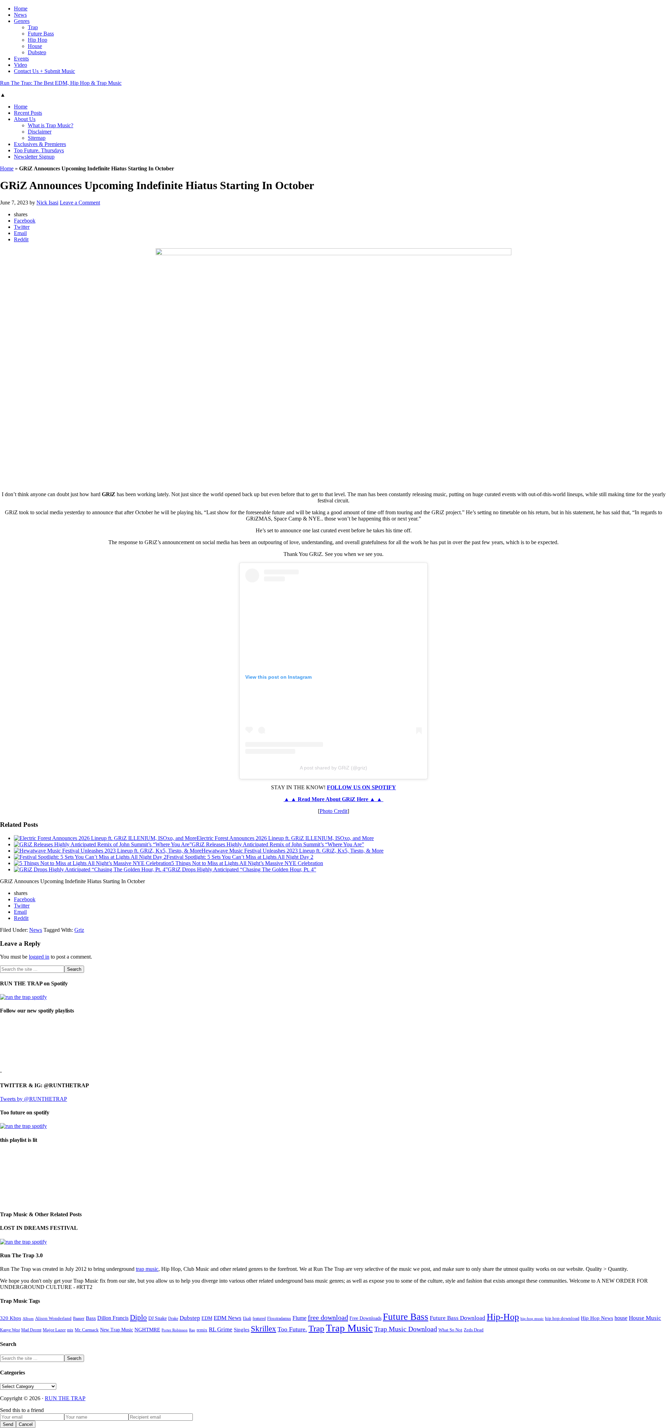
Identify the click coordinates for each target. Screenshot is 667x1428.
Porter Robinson (175, 1330)
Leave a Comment (80, 202)
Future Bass (405, 1317)
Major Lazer (54, 1330)
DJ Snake (157, 1318)
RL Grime (220, 1329)
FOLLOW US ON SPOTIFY (361, 787)
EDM (206, 1318)
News (35, 930)
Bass (91, 1318)
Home (7, 168)
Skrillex (263, 1328)
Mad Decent (31, 1330)
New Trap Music (116, 1329)
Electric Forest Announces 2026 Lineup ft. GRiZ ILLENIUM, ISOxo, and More (285, 838)
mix (70, 1330)
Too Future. (292, 1329)
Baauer (78, 1318)
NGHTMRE (147, 1329)
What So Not (450, 1330)
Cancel (26, 1424)
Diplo (138, 1317)
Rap (192, 1330)
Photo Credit (333, 811)
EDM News (227, 1318)
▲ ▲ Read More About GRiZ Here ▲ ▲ (334, 799)
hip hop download (562, 1318)
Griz (79, 930)
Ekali (247, 1318)
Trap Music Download (405, 1329)
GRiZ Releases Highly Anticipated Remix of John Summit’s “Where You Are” (278, 844)
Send (8, 1424)
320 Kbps (10, 1318)
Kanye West (10, 1330)
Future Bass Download (457, 1318)
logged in (39, 957)
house (621, 1318)
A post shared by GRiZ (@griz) (333, 768)
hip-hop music (532, 1318)
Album (28, 1319)
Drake (173, 1318)
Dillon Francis (113, 1318)
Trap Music (349, 1327)
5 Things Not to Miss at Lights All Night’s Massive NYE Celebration (247, 863)
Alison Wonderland (53, 1318)
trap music (147, 1269)
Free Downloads (365, 1318)
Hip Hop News (597, 1318)
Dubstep (190, 1318)
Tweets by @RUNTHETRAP (33, 1099)
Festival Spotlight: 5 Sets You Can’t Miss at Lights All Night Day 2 (239, 857)
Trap (316, 1328)
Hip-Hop (503, 1317)
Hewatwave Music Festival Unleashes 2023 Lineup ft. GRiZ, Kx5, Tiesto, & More (292, 851)
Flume (299, 1318)
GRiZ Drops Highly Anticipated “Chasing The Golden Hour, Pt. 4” (242, 869)
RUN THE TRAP (65, 1398)
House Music (645, 1318)
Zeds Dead (474, 1329)
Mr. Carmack (87, 1330)
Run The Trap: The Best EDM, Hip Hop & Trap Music (61, 83)
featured (259, 1318)
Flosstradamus (279, 1318)
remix (202, 1330)
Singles (241, 1329)
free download (328, 1317)
